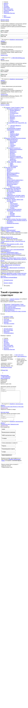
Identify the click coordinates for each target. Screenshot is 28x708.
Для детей (13, 307)
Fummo (12, 131)
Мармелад (13, 152)
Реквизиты (6, 331)
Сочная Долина (14, 205)
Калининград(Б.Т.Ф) (15, 115)
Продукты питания (20, 305)
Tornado (12, 214)
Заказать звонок (5, 19)
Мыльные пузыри (15, 187)
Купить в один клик (18, 406)
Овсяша (12, 207)
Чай (11, 163)
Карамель (13, 150)
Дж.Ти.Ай (13, 111)
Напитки (12, 310)
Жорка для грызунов (12, 238)
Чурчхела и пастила (15, 156)
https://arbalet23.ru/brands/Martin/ (9, 277)
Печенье (12, 154)
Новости (6, 3)
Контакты (6, 11)
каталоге (12, 300)
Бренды (6, 4)
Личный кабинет (8, 328)
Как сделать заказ (8, 9)
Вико (11, 202)
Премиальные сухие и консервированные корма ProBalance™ (11, 253)
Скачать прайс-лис (9, 10)
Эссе (12, 120)
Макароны (13, 142)
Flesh (11, 212)
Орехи (12, 143)
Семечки (13, 145)
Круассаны (13, 160)
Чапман (12, 118)
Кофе (12, 164)
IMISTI (12, 132)
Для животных (17, 308)
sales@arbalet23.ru (22, 356)
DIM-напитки (14, 166)
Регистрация (7, 17)
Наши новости (4, 228)
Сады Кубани (14, 206)
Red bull (12, 213)
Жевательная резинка (16, 149)
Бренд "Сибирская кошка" (13, 231)
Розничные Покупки (9, 13)
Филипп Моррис (15, 110)
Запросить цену (14, 424)
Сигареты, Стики (18, 304)
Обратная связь (5, 375)
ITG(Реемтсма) (14, 113)
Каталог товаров (5, 104)
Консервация (13, 141)
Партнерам (7, 7)
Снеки (12, 146)
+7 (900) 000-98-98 (15, 57)
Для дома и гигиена (20, 311)
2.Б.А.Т (12, 127)
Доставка (6, 6)
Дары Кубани (14, 203)
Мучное (12, 153)
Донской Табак (14, 121)
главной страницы (14, 299)
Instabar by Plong (14, 134)
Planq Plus (13, 136)
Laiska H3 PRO (14, 135)
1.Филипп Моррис (15, 125)
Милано (12, 117)
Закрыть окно (4, 55)
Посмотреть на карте (6, 367)
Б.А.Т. (12, 114)
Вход (5, 15)
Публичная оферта (9, 333)
